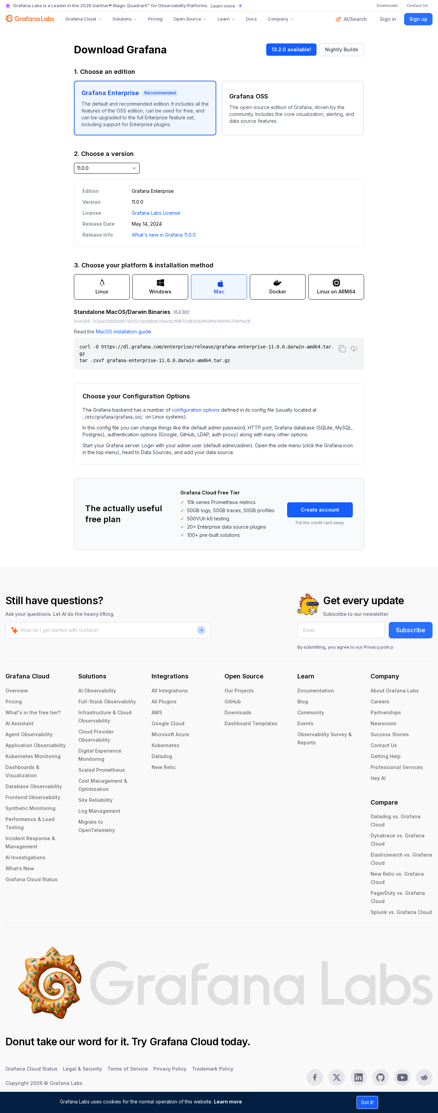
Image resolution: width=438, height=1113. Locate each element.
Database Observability (33, 786)
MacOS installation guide (123, 331)
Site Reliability (95, 800)
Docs (251, 19)
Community (310, 712)
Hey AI (378, 778)
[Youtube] (402, 1077)
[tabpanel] (219, 338)
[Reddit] (424, 1077)
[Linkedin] (358, 1077)
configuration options (196, 410)
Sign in (388, 19)
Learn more (228, 1101)
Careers (380, 701)
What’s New (19, 868)
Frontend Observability (32, 797)
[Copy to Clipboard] (342, 348)
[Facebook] (315, 1077)
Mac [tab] (219, 291)
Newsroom (383, 723)
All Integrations (170, 690)
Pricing (155, 19)
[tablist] (219, 287)
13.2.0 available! (291, 49)
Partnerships (386, 712)
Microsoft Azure (170, 734)
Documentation (315, 690)
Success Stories (390, 734)
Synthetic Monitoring (30, 808)
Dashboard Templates (251, 723)
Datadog (162, 756)
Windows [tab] (160, 291)
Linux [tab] (101, 291)
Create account (320, 510)
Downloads (238, 712)
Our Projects (239, 690)
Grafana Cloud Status (31, 879)
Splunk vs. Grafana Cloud (401, 912)
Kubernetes (165, 745)
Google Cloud (168, 723)
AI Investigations (25, 857)
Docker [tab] (277, 291)
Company (278, 19)
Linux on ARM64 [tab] (336, 291)
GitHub (232, 701)
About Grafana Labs (395, 690)
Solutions (122, 19)
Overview (16, 690)
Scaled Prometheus (101, 770)
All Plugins (164, 701)
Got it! (367, 1102)
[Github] (380, 1077)
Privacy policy (378, 647)
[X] (336, 1077)
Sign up (418, 19)
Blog (302, 701)
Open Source (187, 19)
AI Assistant (19, 723)
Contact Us (384, 745)
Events (305, 723)
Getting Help (386, 756)
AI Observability (97, 690)
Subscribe (410, 630)
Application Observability (35, 745)
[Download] (354, 348)
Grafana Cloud (80, 19)
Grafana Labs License (156, 213)
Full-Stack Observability (107, 701)
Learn (224, 19)
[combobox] (107, 168)
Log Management (99, 811)
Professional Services (397, 767)
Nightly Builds (341, 49)
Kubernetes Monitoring (33, 756)
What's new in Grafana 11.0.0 (164, 235)
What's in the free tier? (33, 712)
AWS (157, 712)
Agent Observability (29, 734)
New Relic (164, 767)
